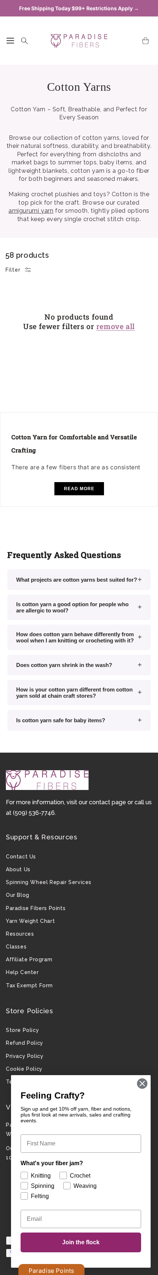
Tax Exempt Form (29, 985)
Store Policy (22, 1030)
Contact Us (21, 857)
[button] (10, 40)
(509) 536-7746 (34, 812)
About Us (18, 869)
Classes (16, 947)
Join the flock (81, 1242)
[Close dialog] (142, 1083)
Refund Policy (24, 1043)
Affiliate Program (29, 959)
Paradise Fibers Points (35, 908)
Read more (79, 488)
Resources (20, 934)
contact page (107, 802)
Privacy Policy (24, 1056)
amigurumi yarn (30, 210)
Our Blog (17, 895)
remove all (115, 326)
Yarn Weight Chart (30, 921)
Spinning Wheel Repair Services (48, 882)
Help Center (22, 972)
